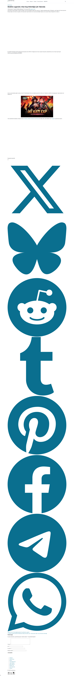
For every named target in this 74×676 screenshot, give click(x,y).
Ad (8, 646)
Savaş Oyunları (40, 1)
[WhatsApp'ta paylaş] (37, 630)
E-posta (9, 648)
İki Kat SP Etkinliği (13, 632)
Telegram (53, 118)
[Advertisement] (37, 31)
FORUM (11, 657)
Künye (11, 660)
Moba (18, 632)
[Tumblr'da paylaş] (37, 395)
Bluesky (26, 118)
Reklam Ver (12, 665)
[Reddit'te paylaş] (37, 336)
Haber (9, 632)
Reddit (29, 118)
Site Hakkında (12, 666)
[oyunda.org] (11, 2)
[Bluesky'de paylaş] (37, 277)
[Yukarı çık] (0, 675)
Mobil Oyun (10, 5)
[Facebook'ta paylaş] (37, 513)
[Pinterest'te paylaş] (37, 454)
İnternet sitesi (10, 650)
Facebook (33, 118)
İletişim (11, 668)
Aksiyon (31, 1)
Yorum (9, 644)
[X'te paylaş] (37, 218)
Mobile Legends (26, 632)
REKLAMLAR (12, 664)
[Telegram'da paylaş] (37, 571)
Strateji (35, 1)
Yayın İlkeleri (12, 663)
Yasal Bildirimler (13, 661)
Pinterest (37, 118)
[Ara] (65, 2)
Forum (28, 1)
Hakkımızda (12, 659)
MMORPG (45, 1)
